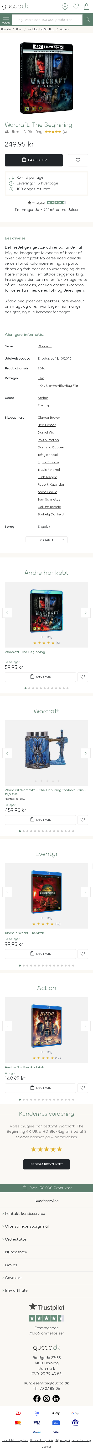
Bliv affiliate (16, 1290)
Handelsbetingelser (15, 1440)
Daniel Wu (46, 432)
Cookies (47, 1447)
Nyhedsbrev (16, 1251)
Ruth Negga (47, 477)
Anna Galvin (47, 492)
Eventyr (44, 405)
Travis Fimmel (49, 469)
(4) (56, 131)
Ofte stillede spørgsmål (27, 1226)
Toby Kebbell (48, 455)
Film (41, 378)
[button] (7, 613)
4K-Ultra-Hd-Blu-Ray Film (58, 385)
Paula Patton (48, 440)
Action (43, 398)
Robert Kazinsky (51, 484)
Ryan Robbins (48, 462)
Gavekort (13, 1277)
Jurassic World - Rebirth (24, 933)
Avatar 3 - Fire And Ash (24, 1067)
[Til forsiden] (15, 6)
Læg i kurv (34, 159)
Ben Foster (47, 425)
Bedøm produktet (47, 1164)
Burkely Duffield (51, 514)
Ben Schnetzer (50, 499)
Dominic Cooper (51, 447)
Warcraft (45, 346)
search (88, 19)
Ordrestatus (16, 1239)
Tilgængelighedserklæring (73, 1440)
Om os (11, 1264)
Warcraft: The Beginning (25, 652)
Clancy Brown (49, 417)
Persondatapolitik (41, 1440)
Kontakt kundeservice (25, 1213)
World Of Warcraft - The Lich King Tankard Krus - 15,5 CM (46, 792)
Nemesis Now (15, 799)
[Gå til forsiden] (46, 1347)
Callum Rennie (49, 507)
